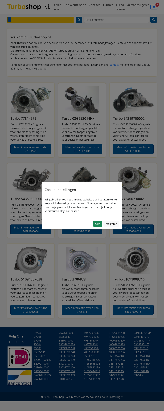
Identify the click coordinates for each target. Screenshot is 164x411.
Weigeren (111, 224)
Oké (97, 224)
